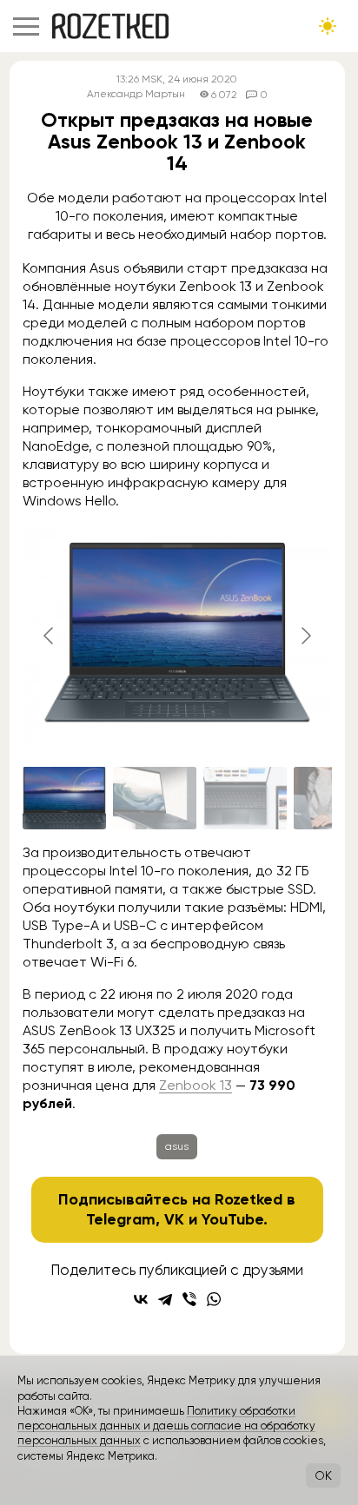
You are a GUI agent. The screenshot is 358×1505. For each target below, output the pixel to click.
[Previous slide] (49, 635)
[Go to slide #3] (245, 798)
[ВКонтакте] (140, 1299)
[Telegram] (165, 1299)
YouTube (232, 1219)
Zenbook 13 (195, 1085)
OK (323, 1475)
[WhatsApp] (213, 1299)
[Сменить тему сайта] (327, 26)
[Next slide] (305, 635)
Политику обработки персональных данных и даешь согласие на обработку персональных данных (166, 1426)
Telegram (121, 1219)
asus (177, 1146)
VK (174, 1219)
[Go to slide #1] (64, 798)
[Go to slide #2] (154, 798)
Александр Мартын (136, 94)
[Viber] (189, 1299)
